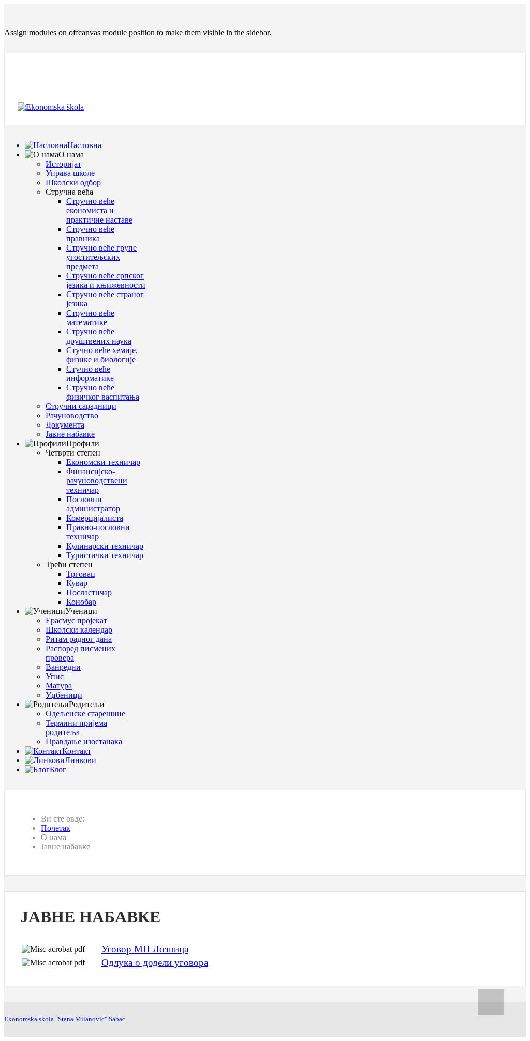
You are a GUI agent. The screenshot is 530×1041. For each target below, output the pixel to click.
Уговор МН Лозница (144, 949)
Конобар (81, 601)
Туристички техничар (104, 555)
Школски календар (79, 629)
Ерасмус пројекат (76, 620)
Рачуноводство (72, 415)
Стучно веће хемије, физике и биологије (102, 355)
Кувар (76, 583)
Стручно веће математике (90, 318)
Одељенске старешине (85, 713)
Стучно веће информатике (90, 373)
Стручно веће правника (90, 234)
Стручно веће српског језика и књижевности (105, 280)
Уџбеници (64, 695)
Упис (55, 676)
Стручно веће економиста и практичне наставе (99, 210)
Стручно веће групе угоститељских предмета (101, 257)
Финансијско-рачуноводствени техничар (96, 480)
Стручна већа (69, 191)
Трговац (80, 573)
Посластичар (89, 592)
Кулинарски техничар (104, 545)
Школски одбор (73, 182)
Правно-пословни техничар (98, 532)
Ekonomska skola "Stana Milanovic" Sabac (64, 1019)
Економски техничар (103, 462)
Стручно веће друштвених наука (98, 336)
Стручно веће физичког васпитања (102, 392)
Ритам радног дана (79, 639)
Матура (59, 685)
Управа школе (70, 173)
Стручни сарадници (81, 406)
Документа (65, 424)
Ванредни (63, 667)
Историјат (63, 163)
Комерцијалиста (94, 518)
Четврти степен (73, 452)
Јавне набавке (70, 434)
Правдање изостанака (84, 741)
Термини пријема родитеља (76, 728)
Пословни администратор (93, 504)
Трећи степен (69, 564)
